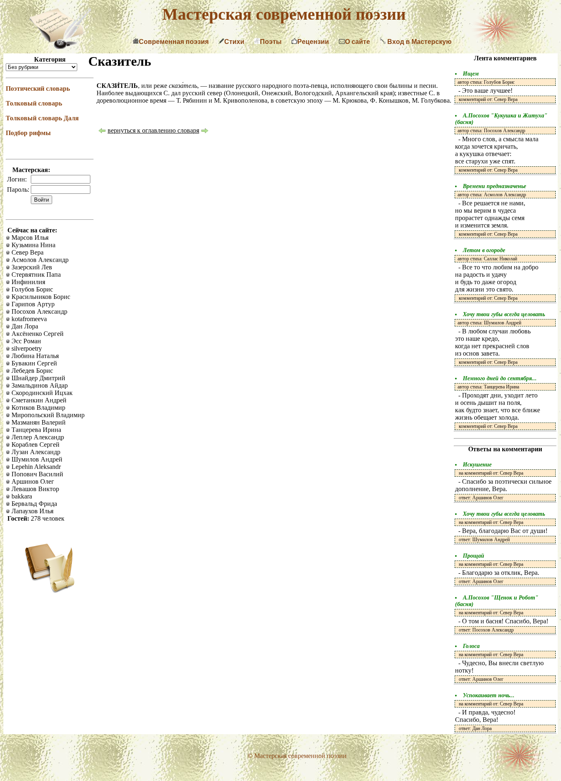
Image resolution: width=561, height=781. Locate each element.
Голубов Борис (31, 289)
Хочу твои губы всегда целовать (504, 314)
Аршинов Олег (32, 481)
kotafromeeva (28, 318)
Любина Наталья (34, 355)
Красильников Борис (40, 296)
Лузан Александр (35, 451)
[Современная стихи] (60, 46)
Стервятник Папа (35, 274)
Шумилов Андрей (36, 459)
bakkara (21, 496)
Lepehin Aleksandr (35, 466)
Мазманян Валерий (38, 422)
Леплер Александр (37, 437)
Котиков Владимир (37, 407)
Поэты (271, 41)
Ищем (471, 74)
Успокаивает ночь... (489, 695)
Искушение (477, 465)
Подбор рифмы (28, 132)
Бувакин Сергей (33, 363)
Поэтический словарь (38, 88)
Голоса (471, 646)
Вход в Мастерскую (419, 41)
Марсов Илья (29, 237)
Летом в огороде (484, 250)
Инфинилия (27, 281)
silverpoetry (26, 348)
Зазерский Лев (31, 267)
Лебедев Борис (31, 370)
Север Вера (27, 252)
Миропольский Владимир (47, 414)
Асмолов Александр (39, 259)
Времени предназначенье (494, 186)
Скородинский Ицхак (41, 392)
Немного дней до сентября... (500, 378)
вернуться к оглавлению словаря (153, 130)
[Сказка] (205, 131)
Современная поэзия (174, 41)
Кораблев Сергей (35, 444)
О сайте (357, 41)
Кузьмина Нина (32, 244)
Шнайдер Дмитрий (37, 377)
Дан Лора (24, 326)
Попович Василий (36, 474)
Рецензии (313, 41)
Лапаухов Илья (31, 511)
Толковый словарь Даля (42, 118)
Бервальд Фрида (33, 503)
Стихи (234, 41)
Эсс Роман (25, 341)
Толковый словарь (34, 103)
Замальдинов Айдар (39, 385)
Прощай (473, 556)
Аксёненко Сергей (37, 333)
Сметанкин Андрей (38, 400)
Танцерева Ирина (35, 429)
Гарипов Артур (32, 304)
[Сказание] (102, 131)
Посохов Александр (38, 311)
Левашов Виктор (34, 488)
